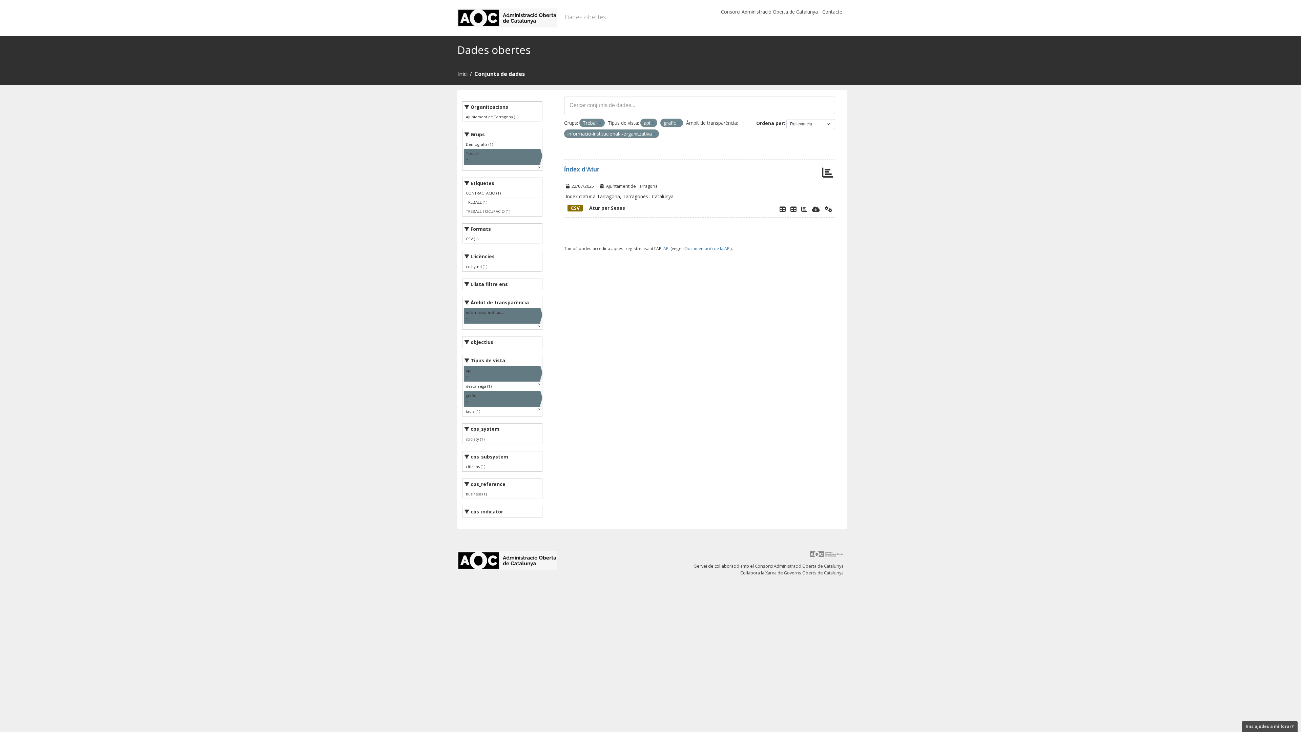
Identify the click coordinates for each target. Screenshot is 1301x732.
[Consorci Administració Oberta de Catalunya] (826, 557)
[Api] (828, 209)
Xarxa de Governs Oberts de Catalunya (804, 573)
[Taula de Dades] (793, 209)
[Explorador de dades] (783, 209)
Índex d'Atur (581, 169)
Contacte (832, 11)
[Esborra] (600, 123)
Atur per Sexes (598, 208)
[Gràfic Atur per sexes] (804, 209)
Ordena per (770, 123)
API (666, 248)
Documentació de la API (707, 248)
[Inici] (508, 17)
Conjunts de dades (499, 74)
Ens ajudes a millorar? (1270, 726)
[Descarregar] (816, 209)
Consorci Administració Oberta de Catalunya (769, 11)
